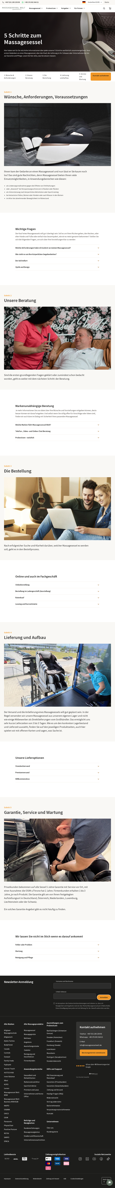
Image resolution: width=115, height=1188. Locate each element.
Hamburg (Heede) (53, 1045)
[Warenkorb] (110, 8)
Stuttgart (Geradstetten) (56, 1057)
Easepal (7, 1057)
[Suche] (104, 8)
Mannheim (51, 1053)
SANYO (6, 1137)
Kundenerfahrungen (31, 1128)
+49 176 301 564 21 (96, 1037)
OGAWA (7, 1109)
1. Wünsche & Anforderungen (10, 76)
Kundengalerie (52, 1132)
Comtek (7, 1053)
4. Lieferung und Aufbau (64, 76)
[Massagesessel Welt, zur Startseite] (13, 8)
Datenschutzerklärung (21, 1179)
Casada (6, 1049)
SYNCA (6, 1141)
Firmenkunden (29, 1061)
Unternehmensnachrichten (34, 1140)
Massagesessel (34, 8)
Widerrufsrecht (52, 1098)
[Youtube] (94, 1159)
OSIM (6, 1117)
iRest (6, 1080)
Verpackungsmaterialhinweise (58, 1109)
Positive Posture (10, 1129)
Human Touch (9, 1068)
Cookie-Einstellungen (77, 1179)
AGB (65, 1179)
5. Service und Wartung (82, 76)
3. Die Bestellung (47, 76)
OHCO (6, 1113)
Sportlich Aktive (30, 1086)
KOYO (6, 1084)
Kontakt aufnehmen (101, 75)
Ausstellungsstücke (31, 1046)
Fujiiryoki (7, 1064)
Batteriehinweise (53, 1105)
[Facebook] (101, 1159)
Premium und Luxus (31, 1090)
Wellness (27, 1038)
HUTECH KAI (9, 1072)
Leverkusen (51, 1049)
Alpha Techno (9, 1041)
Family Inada (9, 1061)
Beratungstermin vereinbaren (93, 1053)
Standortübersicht (54, 1061)
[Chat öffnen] (109, 1182)
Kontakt (50, 1113)
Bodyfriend (8, 1045)
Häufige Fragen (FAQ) (55, 1094)
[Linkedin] (87, 1159)
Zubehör (27, 1050)
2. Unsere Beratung (29, 76)
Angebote (28, 1042)
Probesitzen (51, 8)
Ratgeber (65, 8)
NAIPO (6, 1105)
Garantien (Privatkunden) (56, 1082)
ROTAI (6, 1133)
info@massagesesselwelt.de (91, 1045)
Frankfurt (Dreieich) (54, 1041)
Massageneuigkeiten (32, 1132)
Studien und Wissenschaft (33, 1136)
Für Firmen (78, 8)
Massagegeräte (30, 1034)
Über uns (50, 1128)
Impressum (7, 1179)
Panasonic (8, 1121)
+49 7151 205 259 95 (94, 1034)
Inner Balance (9, 1076)
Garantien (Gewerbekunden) (57, 1086)
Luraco (6, 1088)
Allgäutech (8, 1037)
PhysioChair (8, 1125)
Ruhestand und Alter (32, 1082)
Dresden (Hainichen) (54, 1037)
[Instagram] (80, 1159)
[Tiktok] (108, 1159)
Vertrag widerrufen (54, 1102)
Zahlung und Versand (55, 1090)
